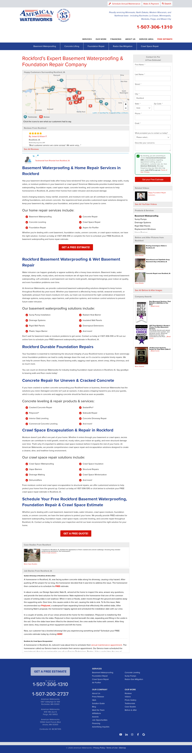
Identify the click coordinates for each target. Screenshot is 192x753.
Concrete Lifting (71, 46)
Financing (96, 723)
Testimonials (130, 703)
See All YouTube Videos (146, 204)
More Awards (139, 366)
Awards (95, 716)
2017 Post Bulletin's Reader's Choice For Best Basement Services (159, 327)
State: (138, 104)
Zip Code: (158, 104)
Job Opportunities (99, 720)
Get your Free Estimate (152, 179)
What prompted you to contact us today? (151, 133)
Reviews (128, 693)
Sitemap (122, 747)
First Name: (140, 65)
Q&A (94, 700)
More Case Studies (30, 564)
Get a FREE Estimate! (76, 247)
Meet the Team (98, 710)
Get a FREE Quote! (75, 533)
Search (167, 3)
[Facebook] (137, 734)
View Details (139, 255)
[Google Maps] (143, 734)
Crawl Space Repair (150, 46)
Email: (138, 123)
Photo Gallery (130, 700)
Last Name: (140, 74)
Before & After (131, 710)
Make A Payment (151, 3)
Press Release (98, 696)
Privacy (146, 172)
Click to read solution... (50, 553)
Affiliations (96, 713)
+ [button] (126, 104)
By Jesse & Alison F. (38, 136)
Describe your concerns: (145, 143)
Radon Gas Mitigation (122, 46)
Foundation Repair (96, 46)
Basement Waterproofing (44, 46)
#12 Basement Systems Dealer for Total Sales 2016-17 (160, 348)
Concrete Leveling (132, 672)
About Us (96, 693)
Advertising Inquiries (100, 726)
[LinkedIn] (126, 734)
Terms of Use (112, 747)
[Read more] (155, 306)
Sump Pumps (130, 675)
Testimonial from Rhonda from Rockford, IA (52, 160)
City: (137, 94)
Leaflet (94, 113)
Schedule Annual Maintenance (126, 3)
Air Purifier (96, 682)
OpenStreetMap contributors (119, 113)
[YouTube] (120, 734)
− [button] (126, 108)
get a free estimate (50, 671)
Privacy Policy (99, 747)
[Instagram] (132, 734)
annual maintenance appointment (106, 644)
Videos (128, 696)
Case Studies (130, 706)
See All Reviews (31, 149)
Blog (94, 706)
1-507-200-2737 (50, 694)
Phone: (138, 113)
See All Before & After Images (148, 290)
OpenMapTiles (104, 113)
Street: (138, 84)
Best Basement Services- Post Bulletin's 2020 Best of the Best (160, 303)
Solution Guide (98, 703)
